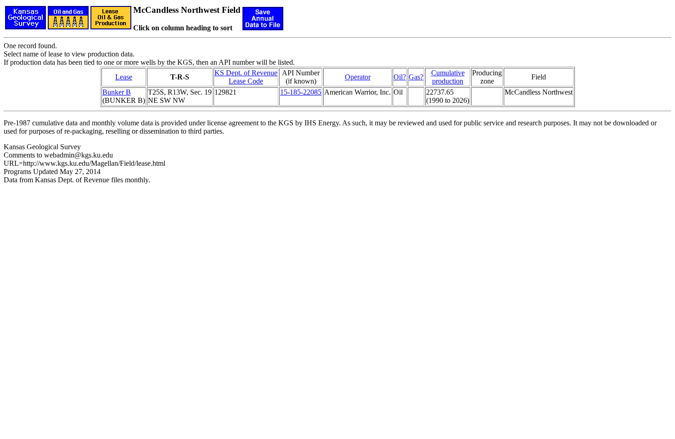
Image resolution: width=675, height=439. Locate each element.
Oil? (400, 77)
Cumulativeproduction (448, 77)
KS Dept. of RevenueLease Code (245, 77)
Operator (358, 77)
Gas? (416, 77)
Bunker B (116, 92)
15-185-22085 (300, 92)
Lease (123, 77)
